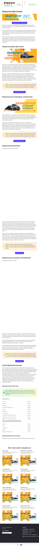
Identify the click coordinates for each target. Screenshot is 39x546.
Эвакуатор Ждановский (6, 487)
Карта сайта (4, 528)
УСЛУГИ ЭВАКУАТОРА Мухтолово (12, 365)
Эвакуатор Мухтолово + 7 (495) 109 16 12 (19, 22)
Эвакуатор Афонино (6, 469)
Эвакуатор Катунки (24, 487)
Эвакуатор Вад (5, 450)
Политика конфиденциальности (7, 527)
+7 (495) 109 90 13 (25, 529)
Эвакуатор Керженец (6, 505)
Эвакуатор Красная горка (25, 505)
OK (21, 544)
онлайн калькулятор (5, 398)
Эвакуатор (8, 5)
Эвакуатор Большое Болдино (26, 450)
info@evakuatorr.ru (34, 534)
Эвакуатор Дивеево (24, 469)
